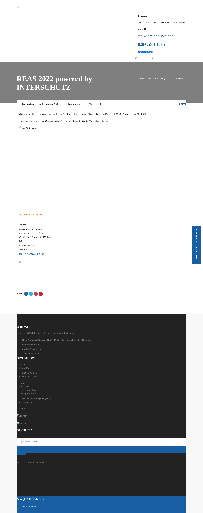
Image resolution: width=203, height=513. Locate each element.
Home (141, 79)
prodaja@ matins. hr (32, 349)
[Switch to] (141, 58)
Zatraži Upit (146, 52)
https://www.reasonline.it (31, 253)
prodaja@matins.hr (164, 36)
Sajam (149, 79)
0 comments (73, 104)
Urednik (30, 104)
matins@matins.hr (146, 36)
